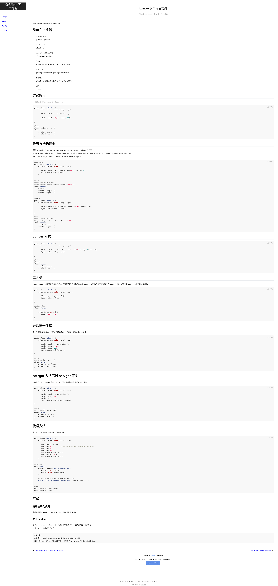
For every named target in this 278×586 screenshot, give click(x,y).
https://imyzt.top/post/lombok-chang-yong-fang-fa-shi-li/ (61, 538)
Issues (152, 556)
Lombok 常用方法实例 (153, 8)
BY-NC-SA (74, 541)
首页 (5, 17)
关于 (5, 30)
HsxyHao (155, 581)
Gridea (131, 581)
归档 (5, 21)
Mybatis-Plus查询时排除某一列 (261, 550)
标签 (5, 26)
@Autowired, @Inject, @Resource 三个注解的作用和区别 (50, 550)
